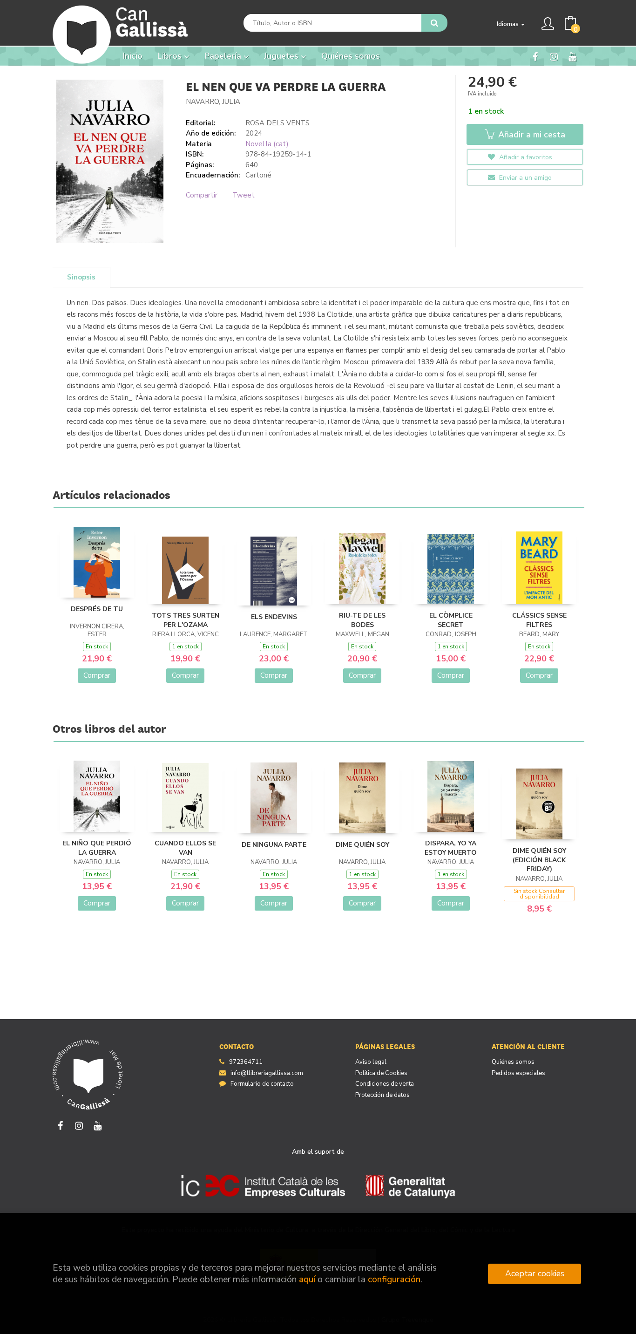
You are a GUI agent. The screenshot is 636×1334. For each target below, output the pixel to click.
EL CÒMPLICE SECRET (451, 620)
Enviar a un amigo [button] (524, 177)
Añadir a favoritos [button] (524, 157)
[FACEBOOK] (535, 56)
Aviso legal (370, 1062)
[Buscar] (434, 23)
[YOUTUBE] (572, 56)
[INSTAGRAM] (554, 56)
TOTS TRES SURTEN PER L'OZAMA (185, 620)
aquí (307, 1279)
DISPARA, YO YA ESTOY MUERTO (451, 848)
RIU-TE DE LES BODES (362, 620)
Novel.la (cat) (267, 144)
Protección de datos (382, 1095)
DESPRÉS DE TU (97, 609)
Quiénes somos (513, 1062)
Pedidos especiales (518, 1073)
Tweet (243, 195)
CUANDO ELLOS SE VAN (185, 848)
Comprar (96, 675)
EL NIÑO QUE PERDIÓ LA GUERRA (96, 848)
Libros (170, 55)
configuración (394, 1279)
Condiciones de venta (384, 1084)
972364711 (246, 1062)
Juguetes (282, 55)
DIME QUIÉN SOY (362, 844)
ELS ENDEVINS (274, 617)
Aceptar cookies (534, 1273)
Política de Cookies (381, 1073)
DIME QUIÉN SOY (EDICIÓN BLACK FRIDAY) (539, 859)
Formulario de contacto (262, 1084)
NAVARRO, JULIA (213, 101)
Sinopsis (81, 277)
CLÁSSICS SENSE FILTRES (539, 620)
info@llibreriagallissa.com (266, 1073)
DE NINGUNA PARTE (274, 844)
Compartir (201, 195)
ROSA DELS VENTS (277, 123)
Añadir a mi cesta (530, 134)
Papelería (224, 55)
